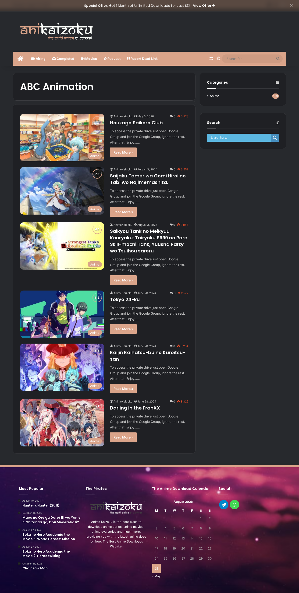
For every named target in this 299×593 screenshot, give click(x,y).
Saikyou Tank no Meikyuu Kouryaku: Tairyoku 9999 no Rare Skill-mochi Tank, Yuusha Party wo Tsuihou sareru (148, 241)
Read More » (123, 152)
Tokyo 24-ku (125, 299)
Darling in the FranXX (135, 408)
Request (114, 59)
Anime (214, 96)
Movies (91, 59)
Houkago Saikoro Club (136, 122)
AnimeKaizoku (123, 116)
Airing (40, 59)
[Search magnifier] (275, 138)
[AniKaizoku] (56, 30)
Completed (65, 59)
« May (156, 576)
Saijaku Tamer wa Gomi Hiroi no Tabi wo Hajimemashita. (148, 179)
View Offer (202, 5)
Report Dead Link (144, 59)
